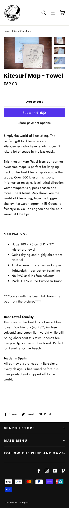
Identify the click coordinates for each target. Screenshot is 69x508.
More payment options (34, 122)
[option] (28, 53)
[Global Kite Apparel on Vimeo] (63, 470)
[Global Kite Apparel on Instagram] (47, 470)
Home (7, 31)
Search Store (19, 428)
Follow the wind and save (34, 453)
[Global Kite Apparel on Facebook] (39, 470)
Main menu (16, 440)
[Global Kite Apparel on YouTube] (55, 470)
